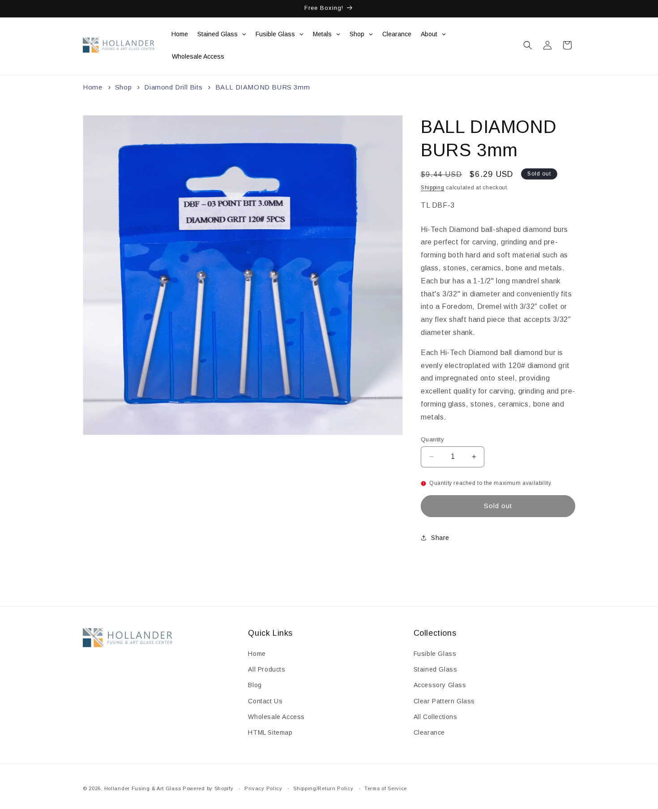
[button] (528, 45)
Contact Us (265, 701)
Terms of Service (385, 788)
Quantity (432, 439)
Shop (123, 87)
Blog (254, 685)
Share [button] (440, 537)
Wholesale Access (276, 716)
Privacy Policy (263, 788)
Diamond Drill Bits (173, 87)
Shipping (432, 187)
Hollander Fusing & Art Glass (142, 788)
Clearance (429, 732)
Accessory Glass (440, 685)
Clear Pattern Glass (444, 701)
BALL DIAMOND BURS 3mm (262, 87)
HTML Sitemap (270, 732)
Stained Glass (435, 669)
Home (92, 87)
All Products (266, 669)
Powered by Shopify (208, 788)
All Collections (435, 716)
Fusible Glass (435, 653)
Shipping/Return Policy (323, 788)
